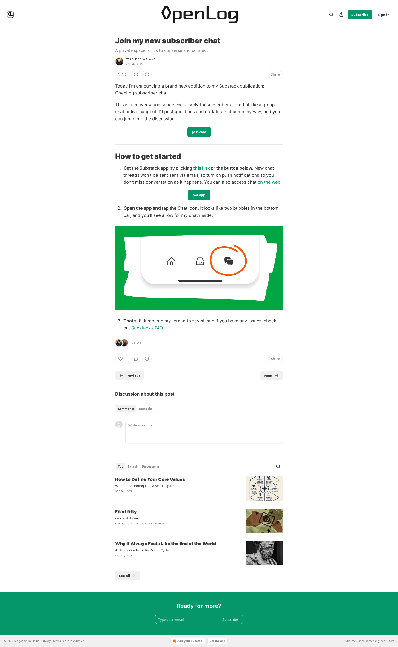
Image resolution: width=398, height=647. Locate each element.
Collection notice (73, 641)
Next (268, 375)
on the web (269, 182)
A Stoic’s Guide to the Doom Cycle (142, 550)
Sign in (384, 14)
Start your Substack (190, 641)
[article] (199, 489)
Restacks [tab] (145, 409)
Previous (132, 375)
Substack (351, 641)
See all (124, 575)
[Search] (331, 14)
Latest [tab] (132, 466)
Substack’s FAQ (147, 328)
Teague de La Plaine (140, 59)
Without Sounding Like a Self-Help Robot (147, 485)
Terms (57, 641)
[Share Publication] (341, 14)
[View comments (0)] (135, 74)
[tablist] (135, 408)
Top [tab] (120, 466)
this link (201, 168)
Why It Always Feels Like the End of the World (165, 543)
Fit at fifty (126, 511)
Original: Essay (127, 518)
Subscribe (360, 14)
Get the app (217, 641)
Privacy (46, 641)
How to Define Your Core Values (150, 479)
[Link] (108, 156)
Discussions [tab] (150, 466)
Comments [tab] (126, 409)
